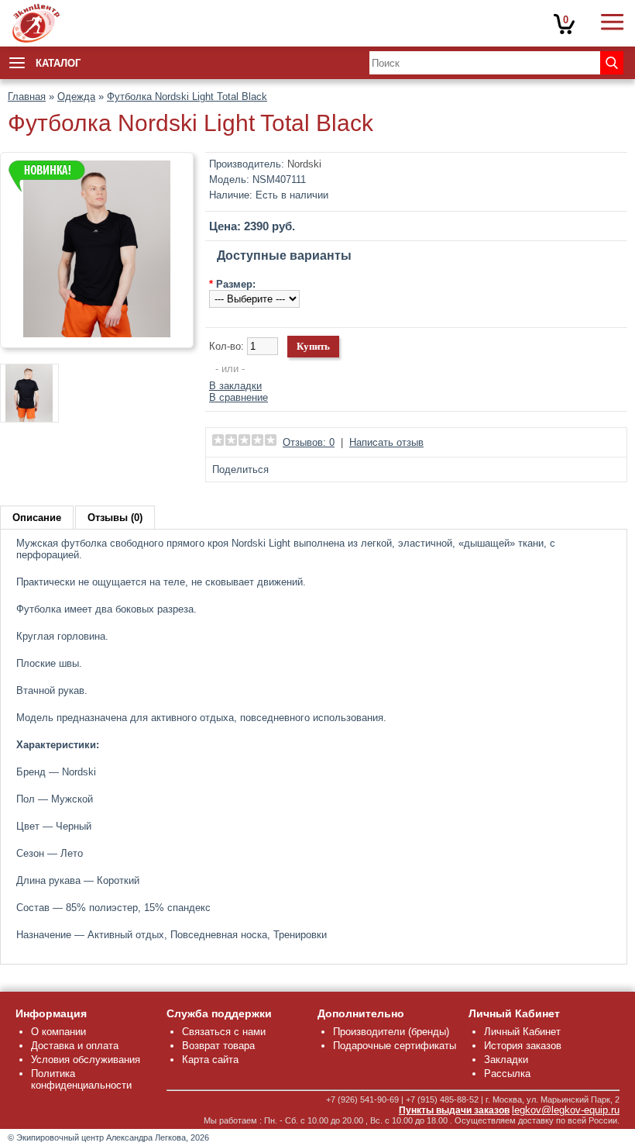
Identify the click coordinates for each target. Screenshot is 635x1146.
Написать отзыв (386, 442)
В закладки (235, 386)
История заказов (522, 1045)
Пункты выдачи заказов (454, 1110)
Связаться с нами (224, 1031)
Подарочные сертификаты (394, 1045)
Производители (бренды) (391, 1031)
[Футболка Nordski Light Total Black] (97, 334)
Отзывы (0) (115, 517)
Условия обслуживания (85, 1059)
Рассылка (507, 1073)
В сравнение (238, 397)
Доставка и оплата (74, 1045)
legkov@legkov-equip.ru (566, 1110)
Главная (27, 96)
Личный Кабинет (522, 1031)
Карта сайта (210, 1059)
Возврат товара (218, 1045)
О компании (58, 1031)
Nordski (304, 164)
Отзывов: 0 (309, 442)
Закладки (506, 1059)
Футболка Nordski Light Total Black (187, 96)
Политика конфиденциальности (81, 1079)
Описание (36, 517)
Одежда (76, 96)
